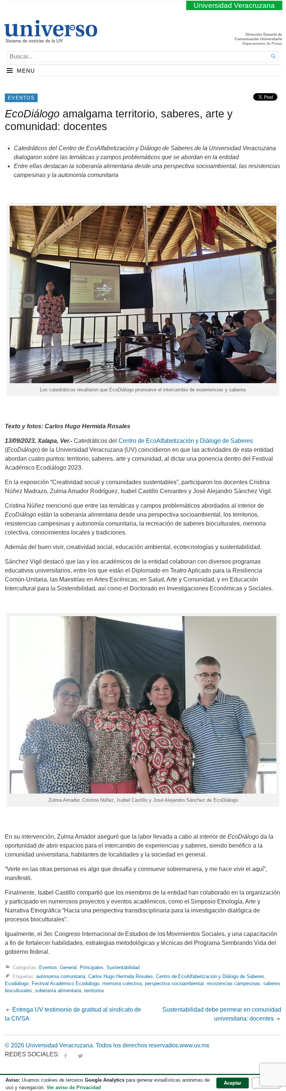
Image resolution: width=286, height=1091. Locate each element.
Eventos (21, 98)
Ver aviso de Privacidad (74, 1087)
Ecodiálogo (17, 983)
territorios (94, 990)
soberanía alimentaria (58, 990)
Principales (92, 967)
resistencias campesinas (233, 983)
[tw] (80, 1054)
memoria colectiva (122, 983)
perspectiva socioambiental (174, 983)
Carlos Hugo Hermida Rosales (120, 976)
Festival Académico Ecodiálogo (65, 983)
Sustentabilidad (123, 967)
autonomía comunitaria (60, 976)
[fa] (65, 1054)
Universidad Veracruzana (234, 5)
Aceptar (232, 1083)
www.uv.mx (194, 1045)
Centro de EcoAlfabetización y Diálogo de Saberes (185, 441)
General (68, 967)
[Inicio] (50, 39)
